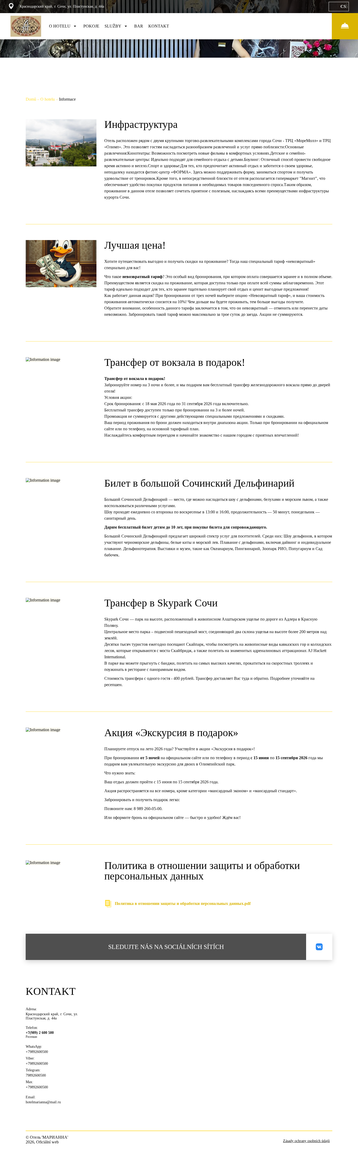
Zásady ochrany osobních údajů (306, 1141)
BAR (138, 26)
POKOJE (91, 26)
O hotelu (48, 99)
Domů (31, 99)
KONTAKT (158, 26)
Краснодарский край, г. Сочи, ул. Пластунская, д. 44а (52, 1016)
